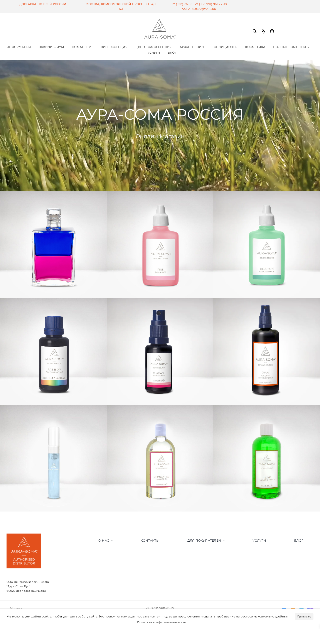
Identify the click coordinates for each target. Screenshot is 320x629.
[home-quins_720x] (266, 193)
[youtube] (35, 598)
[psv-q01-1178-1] (53, 406)
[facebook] (17, 598)
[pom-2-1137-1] (160, 193)
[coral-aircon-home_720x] (266, 300)
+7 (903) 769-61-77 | (186, 4)
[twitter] (26, 598)
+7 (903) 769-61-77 (160, 608)
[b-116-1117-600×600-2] (53, 193)
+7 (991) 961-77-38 (214, 4)
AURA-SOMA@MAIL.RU (199, 8)
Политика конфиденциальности (161, 622)
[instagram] (9, 598)
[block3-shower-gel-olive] (266, 406)
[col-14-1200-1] (53, 300)
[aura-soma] (160, 21)
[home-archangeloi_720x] (160, 300)
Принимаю (304, 616)
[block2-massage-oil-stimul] (160, 406)
